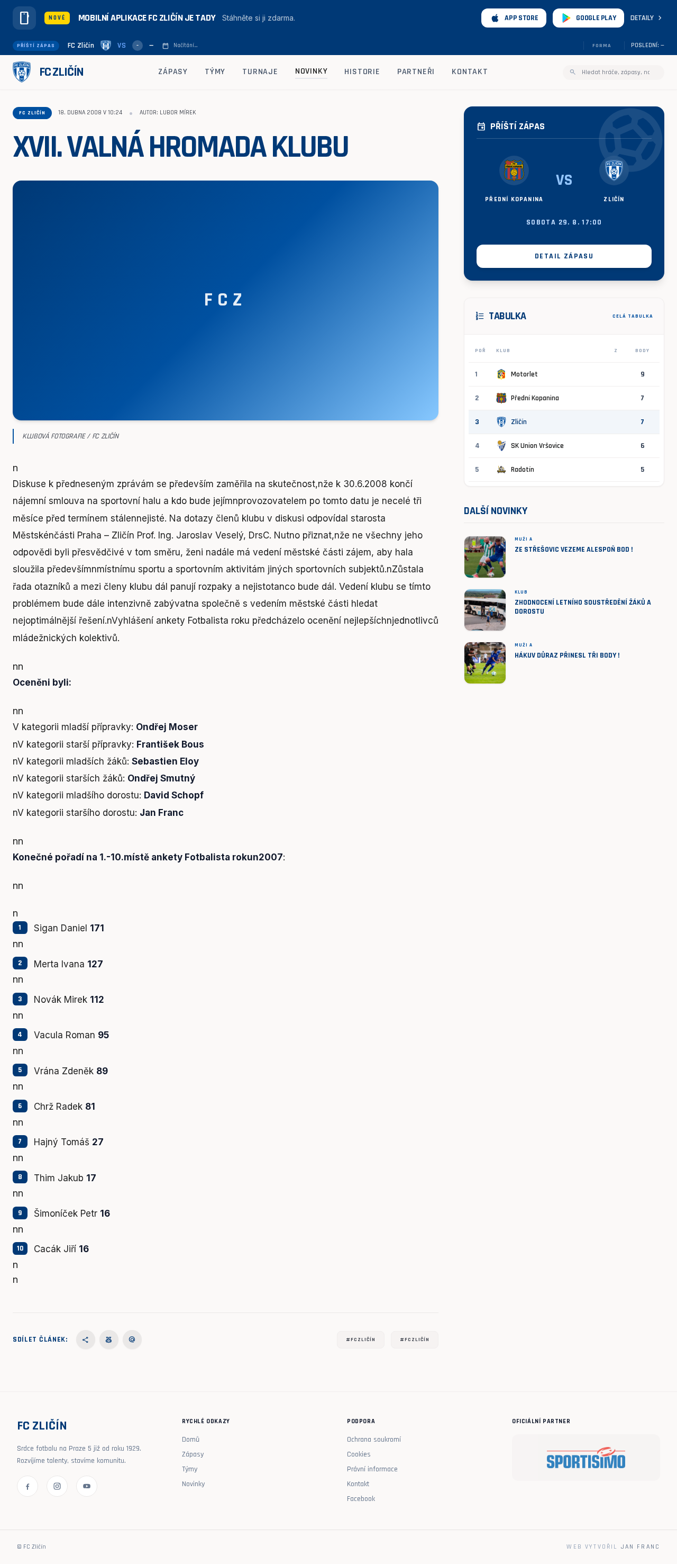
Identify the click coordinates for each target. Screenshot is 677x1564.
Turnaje (260, 71)
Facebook (361, 1499)
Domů (190, 1439)
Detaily (647, 18)
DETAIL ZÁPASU (564, 256)
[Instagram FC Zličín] (57, 1486)
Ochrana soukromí (374, 1439)
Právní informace (372, 1469)
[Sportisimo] (586, 1457)
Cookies (359, 1454)
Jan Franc (640, 1547)
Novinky (311, 71)
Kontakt (470, 71)
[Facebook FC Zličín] (27, 1486)
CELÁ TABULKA (632, 316)
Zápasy (173, 71)
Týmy (215, 71)
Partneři (416, 71)
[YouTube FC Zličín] (86, 1486)
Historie (362, 71)
